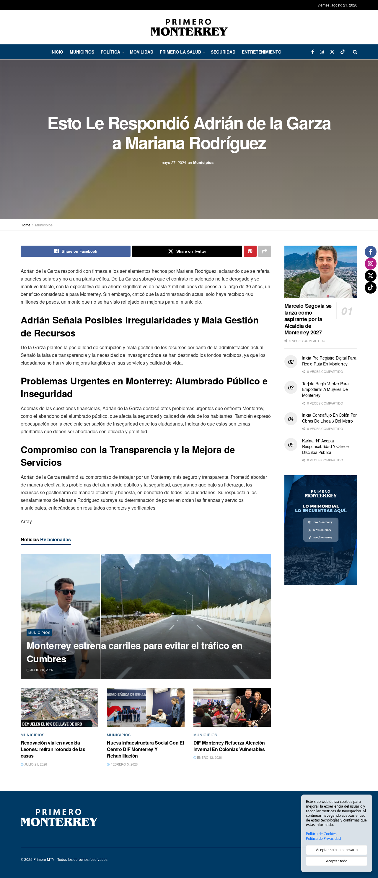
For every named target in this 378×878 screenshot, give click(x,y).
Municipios (82, 52)
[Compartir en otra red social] (264, 251)
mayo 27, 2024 (173, 162)
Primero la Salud (180, 52)
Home (25, 224)
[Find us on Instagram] (322, 51)
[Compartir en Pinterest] (250, 251)
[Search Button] (355, 51)
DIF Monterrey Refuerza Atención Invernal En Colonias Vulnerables (229, 746)
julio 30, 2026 (41, 669)
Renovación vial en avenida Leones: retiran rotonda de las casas (53, 749)
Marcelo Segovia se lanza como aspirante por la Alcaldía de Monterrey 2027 (308, 319)
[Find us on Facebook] (312, 51)
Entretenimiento (261, 52)
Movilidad (141, 52)
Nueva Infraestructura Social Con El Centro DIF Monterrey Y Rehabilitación (145, 749)
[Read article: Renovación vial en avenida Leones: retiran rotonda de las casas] (59, 707)
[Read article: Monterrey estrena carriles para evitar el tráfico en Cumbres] (146, 616)
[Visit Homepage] (189, 27)
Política (110, 52)
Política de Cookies (321, 834)
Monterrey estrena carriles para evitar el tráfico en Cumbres (135, 651)
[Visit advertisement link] (321, 530)
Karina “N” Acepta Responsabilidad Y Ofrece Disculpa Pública (325, 446)
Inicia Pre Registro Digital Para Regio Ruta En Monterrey (329, 361)
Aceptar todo (336, 860)
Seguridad (223, 52)
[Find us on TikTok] (342, 51)
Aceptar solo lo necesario (337, 849)
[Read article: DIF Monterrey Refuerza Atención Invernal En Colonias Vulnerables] (232, 707)
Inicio (56, 52)
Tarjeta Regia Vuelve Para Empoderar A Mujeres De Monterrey (325, 389)
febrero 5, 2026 (124, 764)
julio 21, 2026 (35, 764)
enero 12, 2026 (209, 757)
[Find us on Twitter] (332, 51)
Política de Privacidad (323, 838)
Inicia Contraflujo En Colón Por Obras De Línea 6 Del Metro (329, 418)
